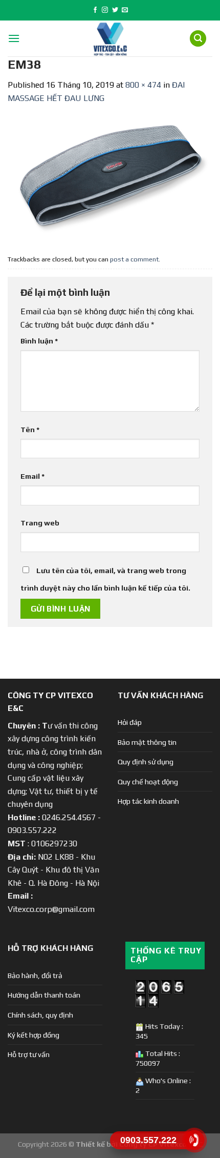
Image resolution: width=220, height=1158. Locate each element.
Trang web (39, 523)
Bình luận (39, 341)
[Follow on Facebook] (95, 10)
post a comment (134, 259)
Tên (29, 429)
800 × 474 (143, 85)
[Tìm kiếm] (198, 38)
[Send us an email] (125, 10)
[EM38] (110, 177)
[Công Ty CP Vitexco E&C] (110, 38)
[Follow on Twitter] (115, 10)
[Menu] (14, 38)
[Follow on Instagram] (105, 10)
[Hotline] (194, 1140)
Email (32, 476)
